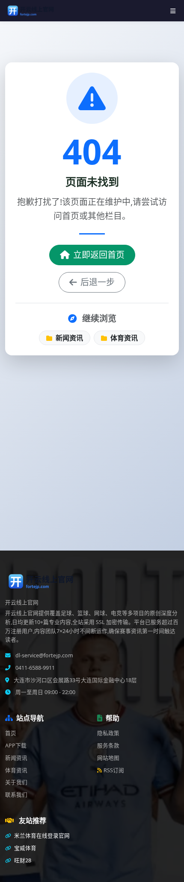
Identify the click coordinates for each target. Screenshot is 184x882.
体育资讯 (123, 338)
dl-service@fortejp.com (43, 655)
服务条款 (108, 745)
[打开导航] (173, 11)
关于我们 (16, 782)
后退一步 (97, 282)
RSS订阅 (114, 770)
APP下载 (16, 745)
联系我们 (16, 794)
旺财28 (22, 860)
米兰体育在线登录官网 (41, 835)
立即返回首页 (99, 255)
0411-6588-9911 (34, 667)
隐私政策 (108, 733)
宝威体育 (24, 848)
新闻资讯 (68, 338)
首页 (10, 733)
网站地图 (108, 758)
